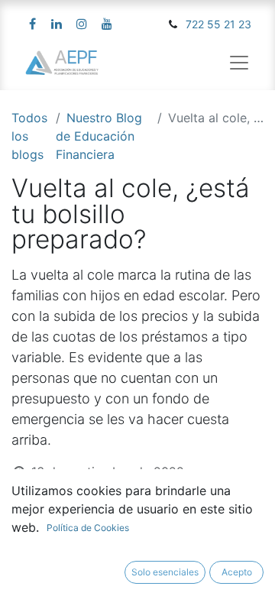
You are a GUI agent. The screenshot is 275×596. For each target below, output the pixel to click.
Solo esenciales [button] (165, 572)
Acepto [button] (237, 572)
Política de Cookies (88, 527)
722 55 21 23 (218, 24)
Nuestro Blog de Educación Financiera (99, 136)
